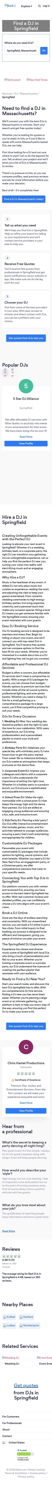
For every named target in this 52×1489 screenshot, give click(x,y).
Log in (46, 5)
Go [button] (44, 50)
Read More (8, 1231)
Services (7, 93)
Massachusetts (29, 93)
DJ (16, 93)
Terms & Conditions (16, 1473)
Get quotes (26, 1385)
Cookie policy (37, 1473)
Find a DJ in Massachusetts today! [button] (23, 199)
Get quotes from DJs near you (26, 338)
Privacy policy (26, 1476)
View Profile (26, 443)
